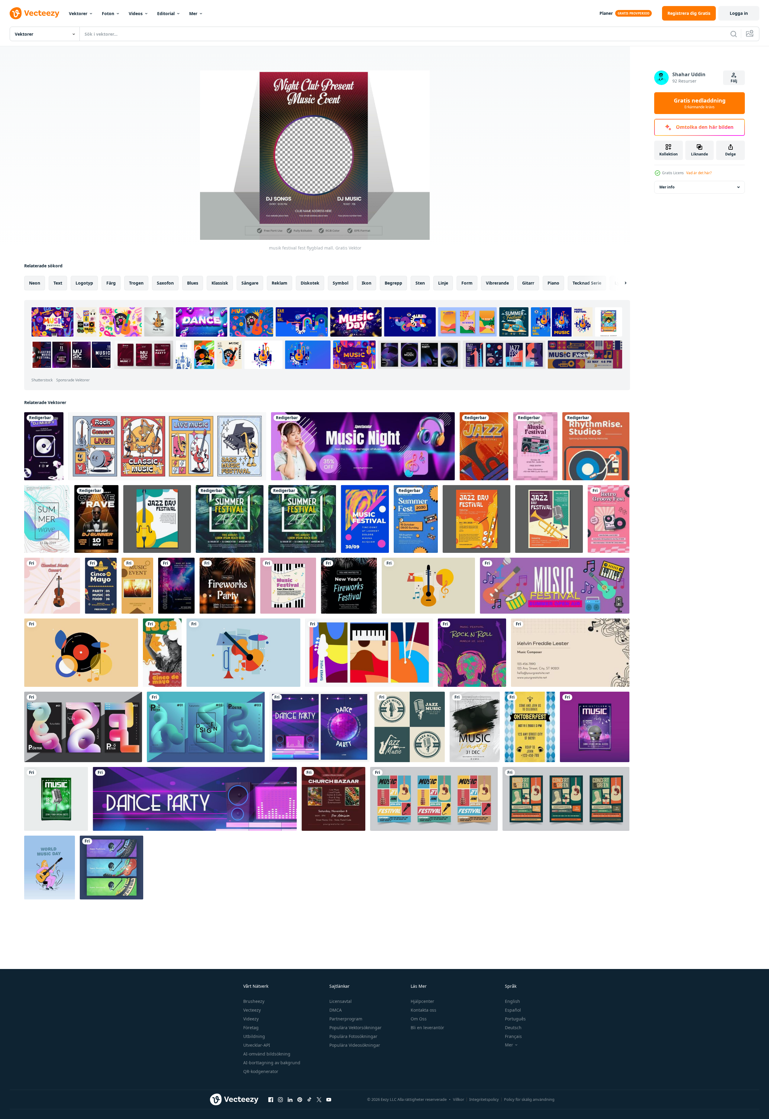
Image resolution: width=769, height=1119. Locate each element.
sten (420, 283)
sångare (249, 283)
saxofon (165, 283)
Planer (606, 13)
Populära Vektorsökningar (355, 1027)
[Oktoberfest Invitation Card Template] (530, 727)
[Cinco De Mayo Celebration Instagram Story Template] (162, 652)
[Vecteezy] (34, 13)
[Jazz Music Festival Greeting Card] (484, 446)
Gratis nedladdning (699, 103)
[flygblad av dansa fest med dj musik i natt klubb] (195, 799)
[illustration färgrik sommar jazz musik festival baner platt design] (157, 519)
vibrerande (497, 283)
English (512, 1001)
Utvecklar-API (256, 1045)
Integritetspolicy (484, 1099)
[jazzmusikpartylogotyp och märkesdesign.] (409, 727)
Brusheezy (253, 1001)
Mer (193, 13)
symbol (340, 283)
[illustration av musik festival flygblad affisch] (288, 586)
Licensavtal (340, 1001)
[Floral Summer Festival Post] (229, 519)
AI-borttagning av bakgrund (271, 1062)
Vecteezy (252, 1010)
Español (513, 1010)
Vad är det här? (699, 172)
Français (513, 1036)
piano (553, 283)
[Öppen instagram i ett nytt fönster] (280, 1099)
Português (515, 1019)
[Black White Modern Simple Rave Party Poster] (176, 586)
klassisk (220, 283)
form (467, 283)
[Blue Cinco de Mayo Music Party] (101, 586)
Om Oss (419, 1019)
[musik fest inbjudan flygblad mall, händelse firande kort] (56, 799)
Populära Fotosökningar (353, 1036)
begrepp (393, 283)
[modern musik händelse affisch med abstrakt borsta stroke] (475, 727)
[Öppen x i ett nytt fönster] (319, 1099)
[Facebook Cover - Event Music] (363, 446)
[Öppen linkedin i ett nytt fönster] (290, 1099)
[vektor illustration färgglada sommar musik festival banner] (369, 652)
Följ (734, 80)
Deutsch (513, 1027)
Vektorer (78, 13)
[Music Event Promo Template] (137, 586)
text (57, 283)
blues (192, 283)
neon (34, 283)
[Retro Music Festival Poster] (608, 519)
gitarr (528, 283)
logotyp (84, 283)
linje (443, 283)
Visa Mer (585, 355)
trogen (136, 283)
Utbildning (254, 1036)
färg (111, 283)
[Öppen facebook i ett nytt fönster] (270, 1099)
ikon (366, 283)
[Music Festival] (554, 586)
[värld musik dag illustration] (49, 867)
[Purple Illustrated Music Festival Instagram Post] (472, 652)
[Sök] (733, 34)
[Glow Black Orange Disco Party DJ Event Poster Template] (96, 519)
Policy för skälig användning (529, 1099)
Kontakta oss (423, 1010)
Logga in (739, 13)
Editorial (166, 13)
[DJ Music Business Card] (43, 446)
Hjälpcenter (422, 1001)
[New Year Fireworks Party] (227, 586)
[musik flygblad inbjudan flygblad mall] (594, 727)
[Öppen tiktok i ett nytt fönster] (309, 1099)
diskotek (310, 283)
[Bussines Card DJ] (595, 446)
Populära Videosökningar (354, 1045)
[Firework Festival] (349, 586)
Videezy (251, 1019)
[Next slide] (620, 283)
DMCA (335, 1010)
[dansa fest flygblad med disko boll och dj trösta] (320, 727)
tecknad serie (587, 283)
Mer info (666, 187)
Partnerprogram (345, 1019)
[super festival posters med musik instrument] (111, 867)
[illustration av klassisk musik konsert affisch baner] (52, 586)
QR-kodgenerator (260, 1071)
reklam (279, 283)
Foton (108, 13)
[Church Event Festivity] (333, 799)
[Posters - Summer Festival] (416, 519)
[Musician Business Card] (570, 652)
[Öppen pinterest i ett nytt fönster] (299, 1099)
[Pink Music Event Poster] (535, 446)
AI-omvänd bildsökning (266, 1054)
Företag (251, 1027)
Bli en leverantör (427, 1027)
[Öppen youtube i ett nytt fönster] (328, 1099)
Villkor (458, 1099)
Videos (136, 13)
